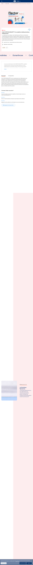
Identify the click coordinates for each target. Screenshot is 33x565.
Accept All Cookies (22, 563)
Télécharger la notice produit (7, 105)
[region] (16, 562)
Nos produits (7, 3)
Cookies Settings (3, 563)
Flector (4, 30)
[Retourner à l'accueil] (17, 1)
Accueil (2, 3)
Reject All (29, 563)
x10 (6, 47)
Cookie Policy (17, 561)
